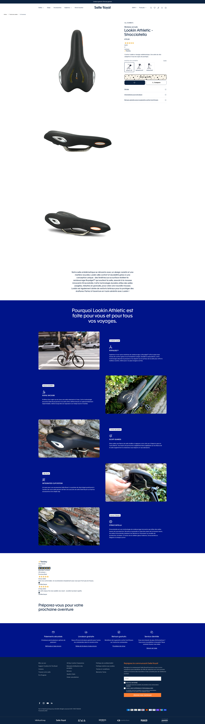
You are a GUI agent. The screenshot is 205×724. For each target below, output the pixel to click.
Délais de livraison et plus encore (86, 646)
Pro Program (42, 675)
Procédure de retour (119, 646)
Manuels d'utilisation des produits (75, 667)
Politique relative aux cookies (105, 666)
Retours (69, 671)
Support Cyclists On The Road (47, 666)
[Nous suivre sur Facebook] (39, 703)
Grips (48, 7)
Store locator (79, 7)
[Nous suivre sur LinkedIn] (52, 703)
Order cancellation (73, 677)
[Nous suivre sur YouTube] (48, 703)
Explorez (67, 7)
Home (5, 14)
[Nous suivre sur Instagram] (44, 703)
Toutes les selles (13, 14)
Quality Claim (71, 674)
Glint (46, 710)
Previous (41, 574)
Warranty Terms (101, 672)
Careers (41, 669)
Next (45, 574)
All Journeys (23, 14)
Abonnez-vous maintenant (142, 695)
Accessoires (57, 7)
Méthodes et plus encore (53, 646)
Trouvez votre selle (44, 672)
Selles (40, 7)
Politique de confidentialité (104, 663)
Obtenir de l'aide (151, 648)
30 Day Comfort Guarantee (75, 663)
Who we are (42, 663)
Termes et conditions (103, 669)
